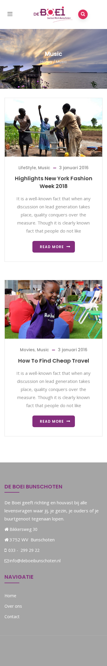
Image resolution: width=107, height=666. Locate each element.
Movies (27, 350)
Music (44, 168)
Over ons (13, 606)
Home (46, 62)
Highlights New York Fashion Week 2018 (53, 182)
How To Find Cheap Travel (53, 360)
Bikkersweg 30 (23, 529)
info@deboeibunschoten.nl (35, 560)
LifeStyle (27, 168)
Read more (52, 246)
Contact (12, 616)
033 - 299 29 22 (23, 550)
